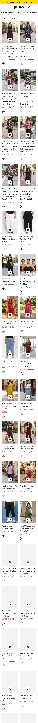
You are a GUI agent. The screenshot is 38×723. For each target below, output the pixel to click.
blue (3, 206)
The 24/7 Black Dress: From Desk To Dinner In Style (10, 570)
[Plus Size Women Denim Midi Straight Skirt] (10, 639)
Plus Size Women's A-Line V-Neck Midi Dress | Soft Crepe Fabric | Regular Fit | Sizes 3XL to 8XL (28, 194)
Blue (21, 63)
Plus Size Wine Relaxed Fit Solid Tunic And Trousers (28, 363)
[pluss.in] (19, 7)
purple (21, 159)
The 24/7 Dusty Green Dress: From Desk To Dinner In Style (28, 528)
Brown (3, 456)
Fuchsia (21, 331)
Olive (21, 538)
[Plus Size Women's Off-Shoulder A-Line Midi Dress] (28, 597)
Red (3, 331)
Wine (21, 374)
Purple (21, 456)
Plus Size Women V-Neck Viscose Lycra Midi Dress (9, 406)
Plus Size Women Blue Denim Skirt (28, 405)
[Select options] (10, 39)
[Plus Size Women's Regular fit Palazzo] (28, 639)
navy (3, 159)
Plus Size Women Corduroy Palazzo (8, 280)
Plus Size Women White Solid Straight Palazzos (9, 238)
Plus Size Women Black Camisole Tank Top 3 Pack (27, 281)
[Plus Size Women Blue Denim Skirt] (28, 390)
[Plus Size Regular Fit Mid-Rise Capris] (10, 512)
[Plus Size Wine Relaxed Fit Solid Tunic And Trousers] (28, 347)
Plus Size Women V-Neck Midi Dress (9, 322)
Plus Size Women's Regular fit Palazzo (27, 654)
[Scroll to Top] (34, 712)
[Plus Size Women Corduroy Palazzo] (10, 265)
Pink (21, 496)
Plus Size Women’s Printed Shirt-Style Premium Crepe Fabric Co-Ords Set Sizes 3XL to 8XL (28, 51)
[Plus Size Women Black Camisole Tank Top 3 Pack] (28, 265)
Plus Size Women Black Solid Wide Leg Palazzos (27, 238)
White (3, 249)
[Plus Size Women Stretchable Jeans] (10, 347)
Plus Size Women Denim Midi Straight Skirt (9, 655)
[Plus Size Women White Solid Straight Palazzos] (10, 222)
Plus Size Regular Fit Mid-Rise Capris (9, 527)
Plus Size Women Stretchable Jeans (8, 362)
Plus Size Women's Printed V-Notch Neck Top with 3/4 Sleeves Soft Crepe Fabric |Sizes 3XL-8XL (10, 146)
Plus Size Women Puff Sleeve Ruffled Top (10, 487)
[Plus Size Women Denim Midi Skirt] (28, 682)
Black (3, 63)
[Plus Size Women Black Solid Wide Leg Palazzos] (28, 222)
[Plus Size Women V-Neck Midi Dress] (10, 307)
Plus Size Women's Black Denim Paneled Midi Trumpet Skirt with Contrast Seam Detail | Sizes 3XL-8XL (10, 51)
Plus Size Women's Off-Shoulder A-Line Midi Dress (27, 613)
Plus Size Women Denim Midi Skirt (26, 697)
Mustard (3, 416)
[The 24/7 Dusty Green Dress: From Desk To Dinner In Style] (28, 512)
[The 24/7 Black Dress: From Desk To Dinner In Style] (10, 555)
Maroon (3, 111)
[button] (34, 7)
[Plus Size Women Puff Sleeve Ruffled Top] (10, 472)
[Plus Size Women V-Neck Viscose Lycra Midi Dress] (10, 390)
